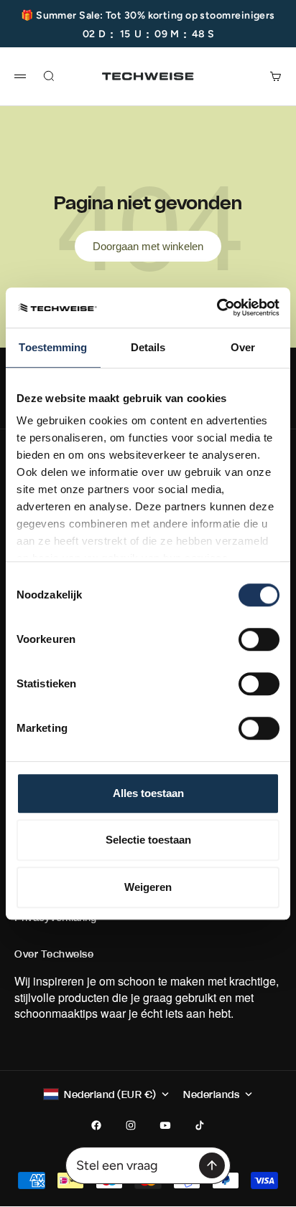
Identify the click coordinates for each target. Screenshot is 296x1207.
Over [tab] (243, 347)
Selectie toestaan (148, 840)
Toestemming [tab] (53, 347)
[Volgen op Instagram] (131, 1125)
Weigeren (148, 887)
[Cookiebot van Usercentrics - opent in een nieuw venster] (216, 307)
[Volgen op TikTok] (199, 1125)
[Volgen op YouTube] (165, 1125)
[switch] (259, 639)
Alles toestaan (148, 793)
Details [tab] (148, 347)
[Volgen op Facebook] (96, 1125)
